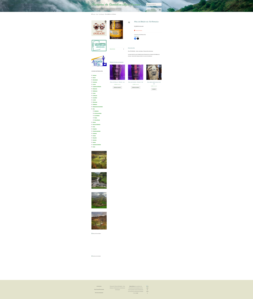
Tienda (118, 9)
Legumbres (95, 97)
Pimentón (95, 128)
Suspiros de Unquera (97, 144)
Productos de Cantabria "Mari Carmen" (116, 5)
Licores (94, 99)
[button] (129, 22)
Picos (94, 126)
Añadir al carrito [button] (117, 87)
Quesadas (95, 133)
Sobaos (94, 142)
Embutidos (95, 88)
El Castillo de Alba (97, 113)
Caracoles (95, 82)
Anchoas (94, 75)
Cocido (94, 84)
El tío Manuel (101, 14)
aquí (137, 293)
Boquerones (95, 79)
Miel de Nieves (97, 120)
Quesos (94, 135)
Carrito (112, 9)
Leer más (154, 89)
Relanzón (95, 137)
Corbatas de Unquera (97, 86)
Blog (99, 9)
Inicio (93, 9)
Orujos (94, 122)
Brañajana (96, 111)
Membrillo (95, 104)
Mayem (95, 117)
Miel (97, 14)
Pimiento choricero (96, 131)
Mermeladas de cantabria (98, 106)
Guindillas (95, 95)
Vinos (94, 146)
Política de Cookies (99, 292)
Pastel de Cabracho (96, 124)
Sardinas (94, 140)
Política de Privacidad (99, 289)
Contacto (105, 9)
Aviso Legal (99, 286)
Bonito (94, 77)
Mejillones (95, 102)
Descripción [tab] (112, 49)
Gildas (94, 93)
